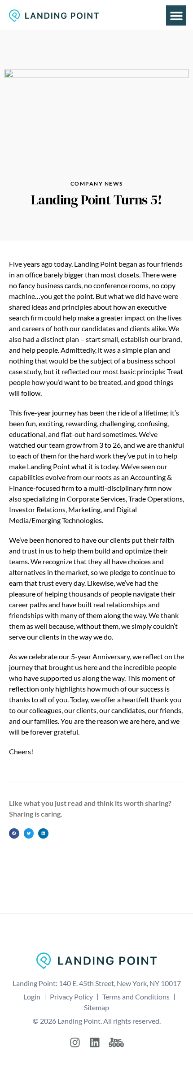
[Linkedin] (94, 1042)
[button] (176, 15)
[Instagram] (75, 1042)
